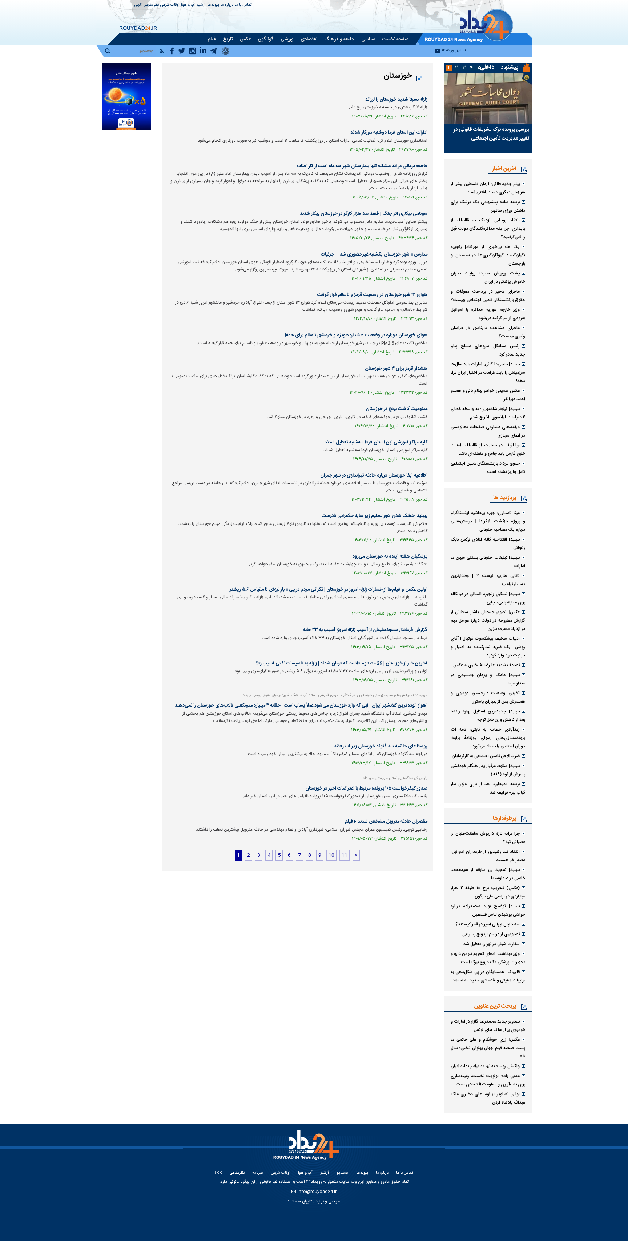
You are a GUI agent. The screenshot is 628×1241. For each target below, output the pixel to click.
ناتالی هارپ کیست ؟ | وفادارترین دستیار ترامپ (488, 580)
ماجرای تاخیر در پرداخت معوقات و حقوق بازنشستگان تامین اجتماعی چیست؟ (488, 296)
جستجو (343, 1173)
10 (331, 855)
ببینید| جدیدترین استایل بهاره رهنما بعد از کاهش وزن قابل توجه (488, 715)
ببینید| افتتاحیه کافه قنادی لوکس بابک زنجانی (488, 543)
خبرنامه (257, 1173)
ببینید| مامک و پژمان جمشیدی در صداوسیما (488, 679)
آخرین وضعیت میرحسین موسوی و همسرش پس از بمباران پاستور (488, 697)
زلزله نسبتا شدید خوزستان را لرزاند (396, 100)
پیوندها (213, 5)
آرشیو (201, 5)
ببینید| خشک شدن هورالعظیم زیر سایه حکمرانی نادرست (374, 516)
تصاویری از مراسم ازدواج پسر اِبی (491, 934)
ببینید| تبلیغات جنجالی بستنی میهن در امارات (488, 562)
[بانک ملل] (126, 96)
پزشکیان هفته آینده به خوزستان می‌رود (390, 557)
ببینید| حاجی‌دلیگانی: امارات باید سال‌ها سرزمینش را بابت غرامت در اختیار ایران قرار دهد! (488, 373)
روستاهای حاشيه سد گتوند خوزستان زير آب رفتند (380, 746)
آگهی (138, 5)
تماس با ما (243, 5)
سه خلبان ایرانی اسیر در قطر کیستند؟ (487, 924)
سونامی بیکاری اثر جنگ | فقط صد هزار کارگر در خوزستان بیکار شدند (363, 214)
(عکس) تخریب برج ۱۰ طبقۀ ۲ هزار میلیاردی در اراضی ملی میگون (488, 892)
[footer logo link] (307, 1148)
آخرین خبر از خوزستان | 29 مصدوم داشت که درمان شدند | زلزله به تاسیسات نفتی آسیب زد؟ (341, 663)
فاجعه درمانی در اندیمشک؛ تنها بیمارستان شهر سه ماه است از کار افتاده (361, 166)
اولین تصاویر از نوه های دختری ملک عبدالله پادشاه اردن (488, 1098)
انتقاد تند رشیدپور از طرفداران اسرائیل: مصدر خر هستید (488, 856)
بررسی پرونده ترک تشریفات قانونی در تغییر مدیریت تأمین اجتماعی (491, 134)
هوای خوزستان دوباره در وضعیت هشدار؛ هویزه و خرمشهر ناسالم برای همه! (356, 335)
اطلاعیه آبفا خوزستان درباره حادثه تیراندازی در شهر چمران (373, 475)
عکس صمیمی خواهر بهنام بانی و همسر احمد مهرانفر (488, 395)
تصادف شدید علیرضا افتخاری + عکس (486, 665)
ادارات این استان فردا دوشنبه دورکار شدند (388, 133)
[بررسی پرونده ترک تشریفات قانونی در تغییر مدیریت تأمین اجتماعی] (488, 98)
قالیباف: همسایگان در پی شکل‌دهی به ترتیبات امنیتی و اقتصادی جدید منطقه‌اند (488, 976)
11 (344, 855)
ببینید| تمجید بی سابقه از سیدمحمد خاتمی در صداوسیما (488, 874)
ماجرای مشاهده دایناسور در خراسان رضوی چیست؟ (488, 332)
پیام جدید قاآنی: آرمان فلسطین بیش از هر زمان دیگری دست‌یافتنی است (488, 188)
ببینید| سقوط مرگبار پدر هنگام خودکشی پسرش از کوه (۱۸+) (488, 770)
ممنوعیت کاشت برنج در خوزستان (396, 409)
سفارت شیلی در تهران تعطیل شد (491, 944)
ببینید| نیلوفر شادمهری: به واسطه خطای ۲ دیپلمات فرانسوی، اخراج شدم (488, 413)
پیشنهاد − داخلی (499, 67)
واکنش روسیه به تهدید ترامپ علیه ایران (485, 1066)
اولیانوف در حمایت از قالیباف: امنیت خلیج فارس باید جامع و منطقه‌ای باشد (488, 449)
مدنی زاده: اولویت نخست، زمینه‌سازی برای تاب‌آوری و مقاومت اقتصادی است (488, 1080)
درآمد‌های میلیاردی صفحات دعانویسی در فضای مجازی (488, 431)
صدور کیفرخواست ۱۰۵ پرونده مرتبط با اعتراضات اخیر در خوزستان (366, 788)
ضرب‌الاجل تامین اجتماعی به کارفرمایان (486, 756)
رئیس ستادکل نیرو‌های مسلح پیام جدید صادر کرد (488, 350)
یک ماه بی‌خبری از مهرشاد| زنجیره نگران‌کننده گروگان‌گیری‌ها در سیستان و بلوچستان (488, 255)
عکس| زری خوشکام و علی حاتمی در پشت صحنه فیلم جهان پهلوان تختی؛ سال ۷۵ (488, 1048)
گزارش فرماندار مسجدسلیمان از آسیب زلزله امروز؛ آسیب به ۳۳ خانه (365, 630)
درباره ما (227, 5)
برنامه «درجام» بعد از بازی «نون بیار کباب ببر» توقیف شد (488, 788)
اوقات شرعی (170, 5)
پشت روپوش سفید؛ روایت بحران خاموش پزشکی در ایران (488, 277)
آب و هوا (188, 5)
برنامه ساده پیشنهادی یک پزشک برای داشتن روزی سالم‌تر (488, 206)
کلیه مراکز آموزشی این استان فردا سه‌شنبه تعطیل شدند (376, 442)
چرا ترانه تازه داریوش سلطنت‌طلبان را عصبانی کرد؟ (488, 838)
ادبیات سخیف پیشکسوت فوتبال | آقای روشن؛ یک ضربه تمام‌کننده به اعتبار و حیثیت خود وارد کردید (488, 647)
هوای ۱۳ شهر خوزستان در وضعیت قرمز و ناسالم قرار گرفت (372, 295)
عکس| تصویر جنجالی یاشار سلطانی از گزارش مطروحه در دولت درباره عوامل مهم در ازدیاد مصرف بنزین (488, 620)
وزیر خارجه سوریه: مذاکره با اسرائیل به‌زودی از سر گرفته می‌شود (488, 314)
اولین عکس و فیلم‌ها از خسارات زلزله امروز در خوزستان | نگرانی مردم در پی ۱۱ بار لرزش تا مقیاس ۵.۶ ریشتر (328, 590)
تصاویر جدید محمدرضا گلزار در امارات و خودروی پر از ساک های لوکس (488, 1025)
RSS (217, 1173)
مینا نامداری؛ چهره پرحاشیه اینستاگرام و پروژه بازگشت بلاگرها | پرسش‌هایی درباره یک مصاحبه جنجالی (488, 521)
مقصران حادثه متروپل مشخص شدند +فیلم (386, 822)
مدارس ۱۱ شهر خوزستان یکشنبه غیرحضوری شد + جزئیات (374, 254)
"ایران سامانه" (300, 1201)
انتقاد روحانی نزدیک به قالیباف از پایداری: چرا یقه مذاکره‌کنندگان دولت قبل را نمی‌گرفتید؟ (488, 229)
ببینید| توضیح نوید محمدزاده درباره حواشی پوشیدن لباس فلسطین (488, 910)
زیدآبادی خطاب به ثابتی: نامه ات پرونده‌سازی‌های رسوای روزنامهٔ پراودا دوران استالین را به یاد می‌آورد (488, 738)
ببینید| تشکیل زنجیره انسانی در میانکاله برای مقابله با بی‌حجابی (488, 598)
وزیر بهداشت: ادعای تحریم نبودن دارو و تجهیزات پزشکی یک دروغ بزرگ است (488, 958)
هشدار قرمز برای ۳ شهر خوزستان (396, 369)
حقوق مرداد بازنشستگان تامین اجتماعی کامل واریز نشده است (488, 467)
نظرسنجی (151, 5)
